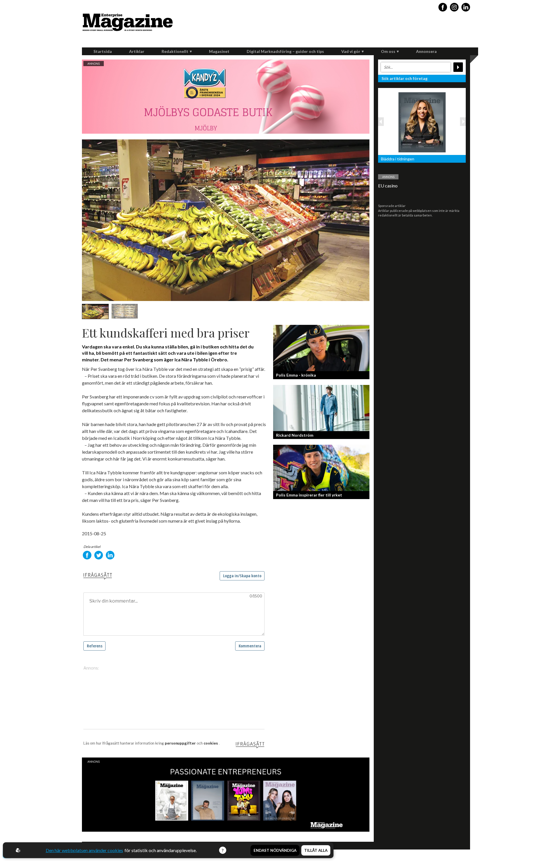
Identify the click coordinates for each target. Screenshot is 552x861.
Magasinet (219, 51)
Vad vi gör (350, 51)
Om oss (388, 51)
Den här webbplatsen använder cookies (84, 850)
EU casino (388, 185)
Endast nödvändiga (275, 850)
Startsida (102, 51)
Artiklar (136, 51)
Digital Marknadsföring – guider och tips (285, 51)
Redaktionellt (175, 51)
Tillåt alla (315, 850)
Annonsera (426, 51)
